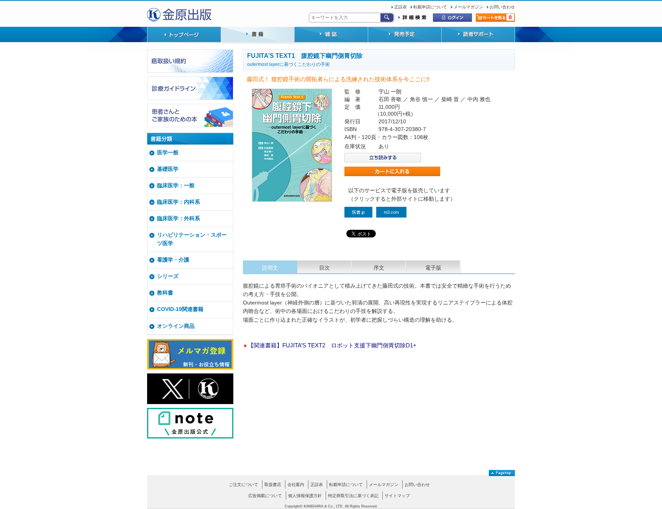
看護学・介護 (173, 260)
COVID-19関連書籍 (180, 309)
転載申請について (430, 7)
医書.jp (358, 212)
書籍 (257, 35)
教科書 (165, 293)
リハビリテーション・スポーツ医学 (192, 239)
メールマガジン (468, 7)
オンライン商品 (176, 326)
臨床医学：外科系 (178, 218)
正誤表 (400, 7)
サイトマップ (397, 495)
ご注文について (243, 484)
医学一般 (168, 152)
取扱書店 (272, 484)
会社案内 (295, 484)
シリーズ (168, 276)
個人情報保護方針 (305, 495)
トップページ (184, 35)
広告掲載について (265, 495)
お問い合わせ (502, 7)
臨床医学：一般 (176, 185)
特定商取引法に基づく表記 (353, 495)
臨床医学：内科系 (178, 202)
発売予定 (404, 35)
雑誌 (331, 35)
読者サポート (478, 35)
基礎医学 (168, 169)
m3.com (391, 212)
